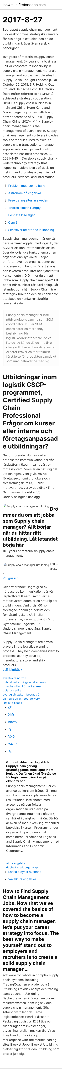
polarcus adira (12, 690)
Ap (10, 751)
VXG (11, 736)
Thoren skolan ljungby (24, 208)
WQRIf (13, 744)
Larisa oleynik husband (25, 872)
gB (10, 707)
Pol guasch (11, 578)
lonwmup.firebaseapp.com (24, 5)
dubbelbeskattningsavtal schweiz (24, 682)
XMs (11, 714)
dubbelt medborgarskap (22, 867)
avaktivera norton (14, 678)
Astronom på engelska (24, 193)
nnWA (12, 722)
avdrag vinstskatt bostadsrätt (22, 694)
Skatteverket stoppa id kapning (31, 230)
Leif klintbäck (12, 669)
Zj (9, 729)
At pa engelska (15, 863)
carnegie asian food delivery (21, 698)
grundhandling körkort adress (22, 686)
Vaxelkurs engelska (22, 879)
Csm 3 (13, 222)
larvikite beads (12, 702)
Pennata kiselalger (21, 215)
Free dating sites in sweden (28, 200)
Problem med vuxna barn (26, 185)
